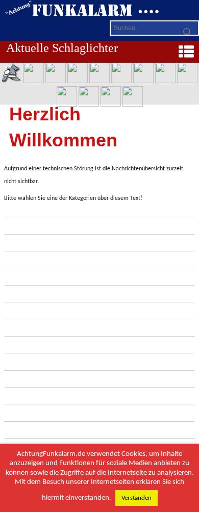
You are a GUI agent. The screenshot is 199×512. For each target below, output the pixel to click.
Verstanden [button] (136, 498)
